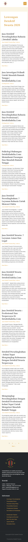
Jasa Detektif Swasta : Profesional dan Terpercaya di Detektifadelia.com (12, 314)
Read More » (5, 66)
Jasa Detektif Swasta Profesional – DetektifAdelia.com (11, 275)
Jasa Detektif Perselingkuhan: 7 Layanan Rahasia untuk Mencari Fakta (13, 199)
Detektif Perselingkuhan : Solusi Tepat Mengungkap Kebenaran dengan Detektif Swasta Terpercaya (14, 357)
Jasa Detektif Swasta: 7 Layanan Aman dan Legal (13, 238)
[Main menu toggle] (25, 3)
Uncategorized (5, 83)
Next (14, 446)
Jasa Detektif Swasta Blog (8, 42)
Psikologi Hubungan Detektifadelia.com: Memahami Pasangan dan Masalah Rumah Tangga (12, 157)
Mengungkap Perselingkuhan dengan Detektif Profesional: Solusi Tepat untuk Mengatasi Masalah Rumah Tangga (13, 403)
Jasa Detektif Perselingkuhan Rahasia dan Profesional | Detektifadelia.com (13, 116)
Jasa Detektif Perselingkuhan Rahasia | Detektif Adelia (13, 37)
